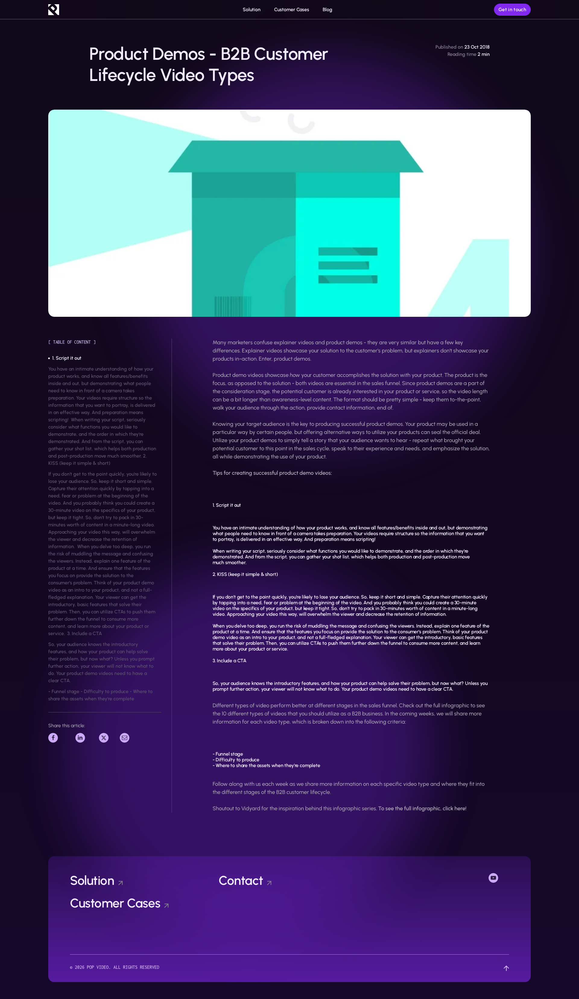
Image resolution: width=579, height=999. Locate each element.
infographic (455, 705)
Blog (327, 9)
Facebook (60, 737)
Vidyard (250, 808)
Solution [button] (252, 9)
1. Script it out (66, 358)
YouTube (499, 877)
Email (126, 737)
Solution (92, 880)
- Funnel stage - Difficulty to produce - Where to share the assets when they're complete (100, 695)
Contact (241, 880)
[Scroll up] (506, 968)
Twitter (107, 737)
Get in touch (512, 9)
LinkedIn (85, 737)
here (459, 808)
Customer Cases (291, 9)
